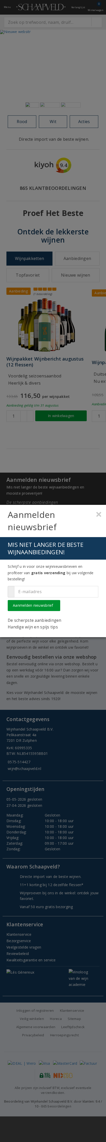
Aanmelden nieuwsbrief (33, 605)
